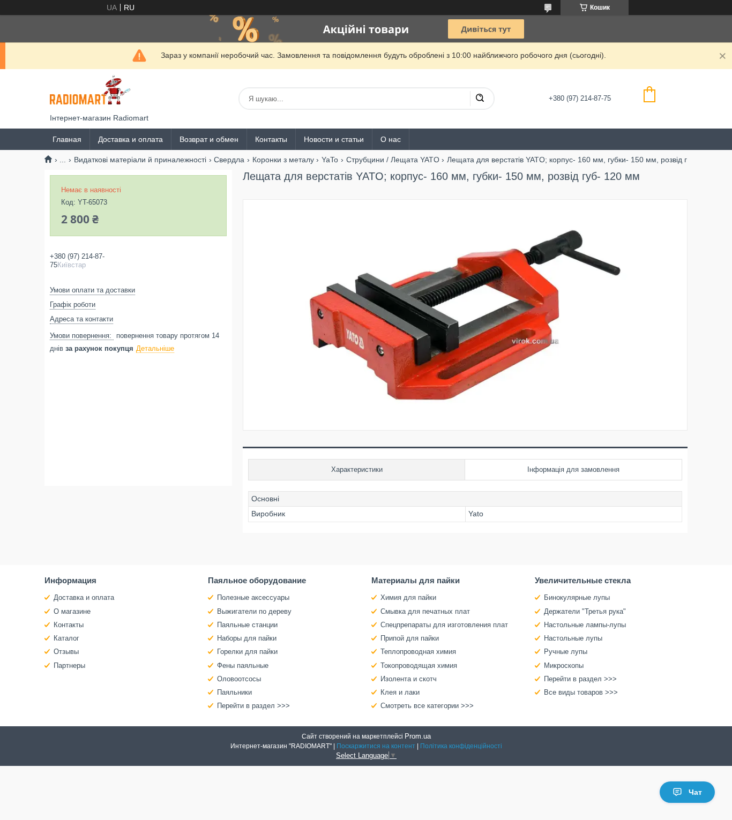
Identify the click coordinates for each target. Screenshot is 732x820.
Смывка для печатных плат (425, 611)
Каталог (66, 638)
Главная (67, 139)
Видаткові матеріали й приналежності (140, 159)
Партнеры (69, 665)
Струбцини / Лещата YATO (392, 159)
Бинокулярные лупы (577, 597)
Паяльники (234, 692)
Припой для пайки (409, 638)
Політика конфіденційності (461, 746)
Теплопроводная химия (418, 652)
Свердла (229, 159)
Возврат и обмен (209, 139)
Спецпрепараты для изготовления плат (444, 625)
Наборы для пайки (247, 638)
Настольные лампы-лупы (585, 625)
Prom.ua (418, 736)
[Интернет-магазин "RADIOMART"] (90, 91)
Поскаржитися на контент (376, 746)
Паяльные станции (247, 625)
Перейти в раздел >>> (253, 706)
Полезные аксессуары (253, 597)
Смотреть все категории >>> (427, 706)
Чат (695, 792)
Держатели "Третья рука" (585, 611)
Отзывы (66, 652)
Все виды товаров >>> (581, 692)
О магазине (72, 611)
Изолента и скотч (408, 679)
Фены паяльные (242, 665)
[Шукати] (479, 98)
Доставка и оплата (130, 139)
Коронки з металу (283, 159)
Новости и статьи (334, 139)
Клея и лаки (400, 692)
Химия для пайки (408, 597)
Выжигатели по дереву (254, 611)
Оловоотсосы (239, 679)
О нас (390, 139)
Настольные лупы (573, 638)
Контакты (271, 139)
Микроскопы (564, 665)
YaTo (330, 159)
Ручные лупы (565, 652)
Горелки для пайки (247, 652)
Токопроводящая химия (418, 665)
